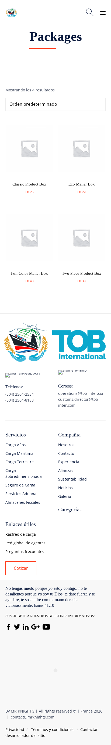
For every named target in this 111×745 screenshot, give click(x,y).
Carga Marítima (19, 453)
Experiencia (68, 461)
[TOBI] (55, 361)
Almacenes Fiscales (22, 502)
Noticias (65, 487)
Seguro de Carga (20, 485)
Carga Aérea (16, 444)
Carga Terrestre (19, 461)
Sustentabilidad (72, 479)
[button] (20, 568)
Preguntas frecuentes (24, 551)
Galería (64, 496)
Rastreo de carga (20, 534)
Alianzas (65, 470)
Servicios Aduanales (23, 493)
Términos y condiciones (52, 729)
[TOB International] (11, 12)
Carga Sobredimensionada (23, 473)
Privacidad (14, 729)
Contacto (66, 453)
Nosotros (66, 444)
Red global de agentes (25, 542)
